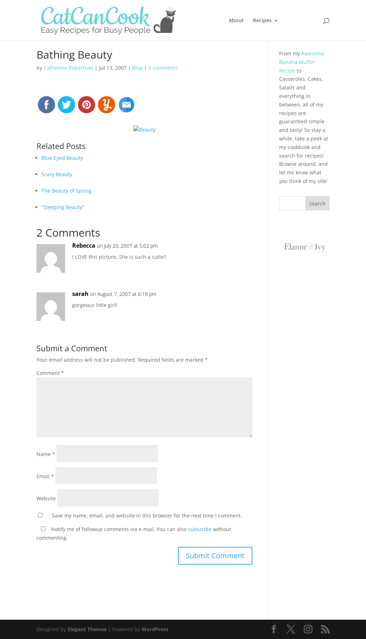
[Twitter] (66, 108)
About (236, 21)
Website (46, 498)
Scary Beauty (56, 174)
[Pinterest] (86, 108)
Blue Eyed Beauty (62, 157)
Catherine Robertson (68, 67)
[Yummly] (107, 108)
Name (45, 454)
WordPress (155, 629)
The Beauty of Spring (66, 190)
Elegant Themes (87, 629)
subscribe (200, 529)
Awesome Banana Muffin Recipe (301, 62)
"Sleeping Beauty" (62, 207)
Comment (50, 373)
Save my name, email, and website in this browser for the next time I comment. (147, 515)
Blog (137, 67)
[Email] (127, 108)
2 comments (163, 67)
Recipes (262, 21)
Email (45, 476)
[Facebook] (46, 108)
